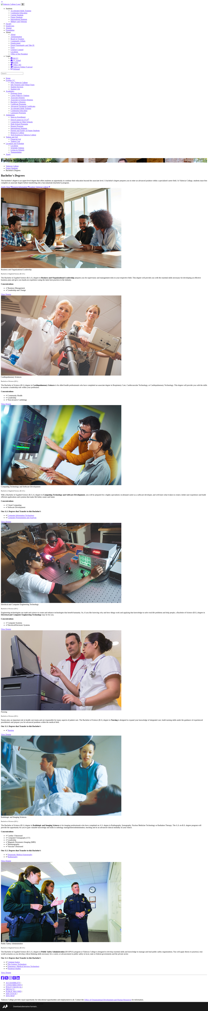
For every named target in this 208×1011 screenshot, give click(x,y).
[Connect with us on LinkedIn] (18, 979)
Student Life (15, 89)
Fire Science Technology (17, 964)
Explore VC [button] (10, 80)
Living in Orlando (17, 150)
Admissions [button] (10, 115)
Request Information (19, 187)
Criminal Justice (14, 962)
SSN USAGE (11, 994)
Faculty (8, 24)
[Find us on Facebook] (2, 979)
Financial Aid (16, 139)
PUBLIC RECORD (13, 991)
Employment (15, 43)
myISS (15, 63)
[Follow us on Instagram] (10, 979)
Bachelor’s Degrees (18, 102)
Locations (14, 52)
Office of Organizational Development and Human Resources (107, 1000)
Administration (16, 37)
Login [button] (8, 56)
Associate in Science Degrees (22, 100)
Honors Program (17, 126)
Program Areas (16, 93)
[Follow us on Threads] (14, 979)
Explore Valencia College (38, 187)
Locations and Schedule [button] (15, 144)
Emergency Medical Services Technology (23, 966)
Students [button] (9, 9)
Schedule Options (17, 148)
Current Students (17, 15)
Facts (13, 47)
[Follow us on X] (6, 979)
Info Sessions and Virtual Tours (22, 85)
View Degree (6, 294)
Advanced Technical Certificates (23, 106)
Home (8, 78)
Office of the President (19, 54)
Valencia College (12, 166)
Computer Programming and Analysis (22, 518)
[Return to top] (2, 2)
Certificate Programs (18, 104)
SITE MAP (10, 996)
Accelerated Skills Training (21, 11)
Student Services (17, 87)
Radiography (13, 857)
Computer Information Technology (21, 515)
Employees (10, 26)
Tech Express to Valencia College (23, 135)
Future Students (17, 17)
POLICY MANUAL (14, 987)
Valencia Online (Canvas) (22, 67)
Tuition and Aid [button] (12, 137)
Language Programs (18, 113)
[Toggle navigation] (23, 4)
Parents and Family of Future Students (25, 131)
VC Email (17, 60)
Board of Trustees (17, 39)
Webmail (16, 69)
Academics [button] (10, 91)
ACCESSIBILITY (13, 983)
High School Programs (19, 124)
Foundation (10, 30)
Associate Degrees (18, 98)
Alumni (9, 28)
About (13, 34)
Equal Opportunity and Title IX (22, 45)
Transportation (16, 152)
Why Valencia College (19, 83)
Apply (8, 154)
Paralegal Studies (14, 969)
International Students (19, 19)
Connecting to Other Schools (22, 122)
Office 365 (17, 65)
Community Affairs (18, 41)
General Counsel (17, 50)
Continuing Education (19, 13)
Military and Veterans (19, 22)
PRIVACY (10, 989)
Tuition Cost (15, 141)
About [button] (8, 32)
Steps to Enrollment (18, 117)
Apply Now (5, 187)
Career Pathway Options (20, 95)
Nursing (11, 730)
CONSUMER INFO (14, 985)
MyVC (15, 58)
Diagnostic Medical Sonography (20, 855)
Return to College (17, 133)
